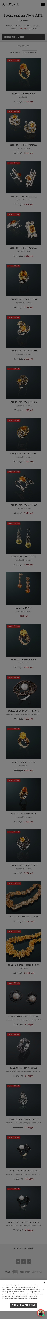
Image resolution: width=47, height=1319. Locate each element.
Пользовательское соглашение (25, 1298)
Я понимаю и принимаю (23, 1305)
